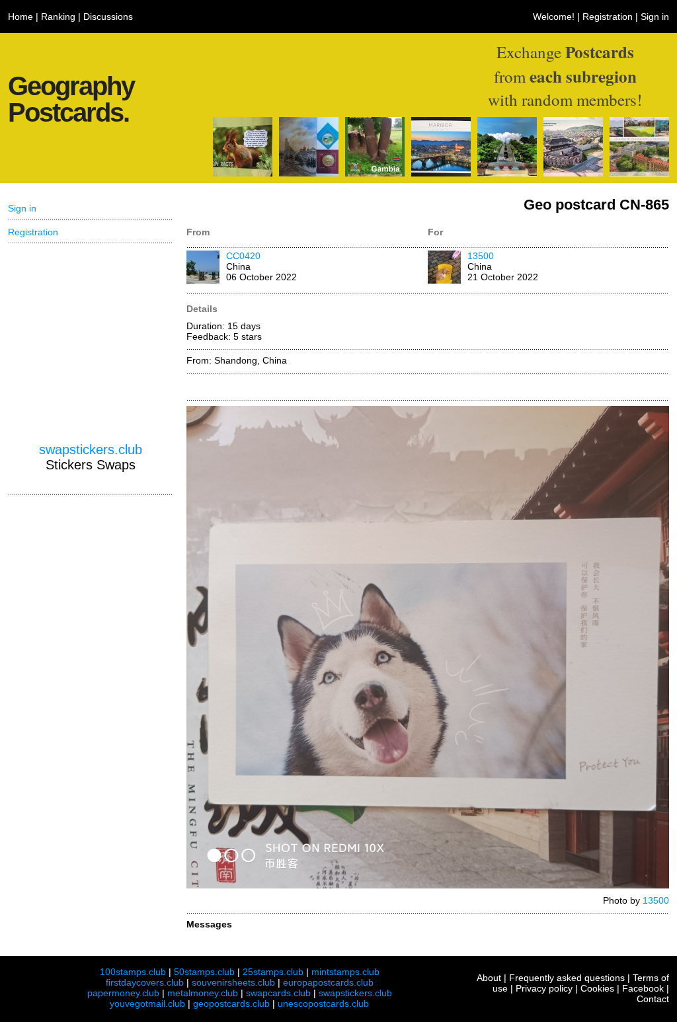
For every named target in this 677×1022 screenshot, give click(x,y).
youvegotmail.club (147, 1003)
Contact (653, 999)
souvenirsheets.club (233, 982)
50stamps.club (204, 971)
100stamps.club (133, 971)
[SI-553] (441, 173)
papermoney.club (123, 993)
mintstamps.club (345, 971)
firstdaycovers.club (145, 982)
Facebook (643, 988)
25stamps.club (273, 971)
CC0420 (243, 256)
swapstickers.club (90, 449)
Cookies (597, 988)
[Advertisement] (90, 343)
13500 (480, 256)
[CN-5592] (242, 173)
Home (20, 16)
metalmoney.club (202, 993)
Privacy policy (544, 988)
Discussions (108, 16)
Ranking (58, 16)
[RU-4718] (308, 173)
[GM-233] (375, 173)
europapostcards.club (328, 982)
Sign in (655, 16)
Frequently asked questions (567, 977)
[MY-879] (507, 173)
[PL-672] (639, 173)
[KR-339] (573, 173)
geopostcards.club (231, 1003)
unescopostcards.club (323, 1003)
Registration (607, 16)
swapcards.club (278, 993)
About (489, 977)
